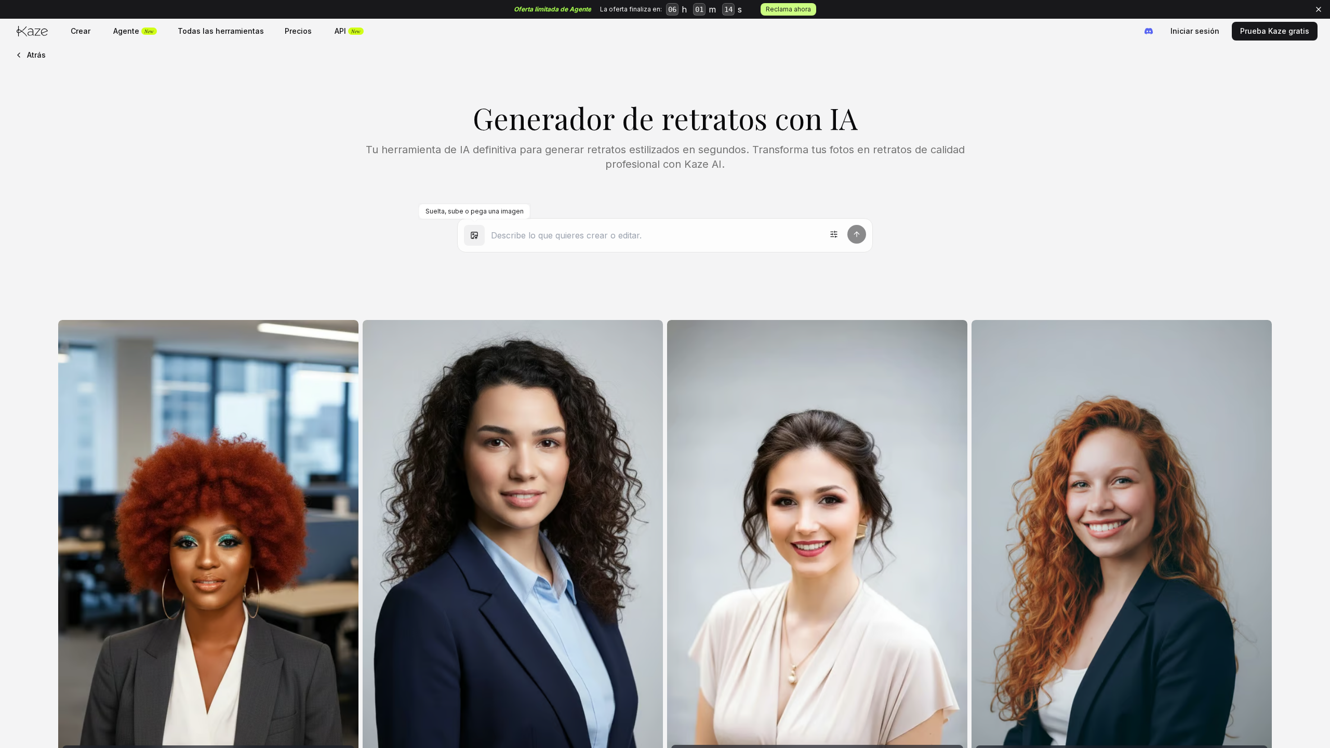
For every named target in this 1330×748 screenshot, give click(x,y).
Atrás (36, 54)
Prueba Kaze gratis (1274, 30)
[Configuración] (833, 234)
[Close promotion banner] (1318, 9)
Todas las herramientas (221, 30)
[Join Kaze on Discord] (1148, 31)
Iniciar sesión (1195, 30)
